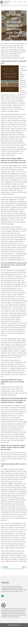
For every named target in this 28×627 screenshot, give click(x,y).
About (15, 1)
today (9, 349)
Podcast (24, 1)
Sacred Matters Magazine (7, 2)
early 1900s (18, 347)
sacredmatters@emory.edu (15, 591)
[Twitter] (2, 596)
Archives (19, 1)
